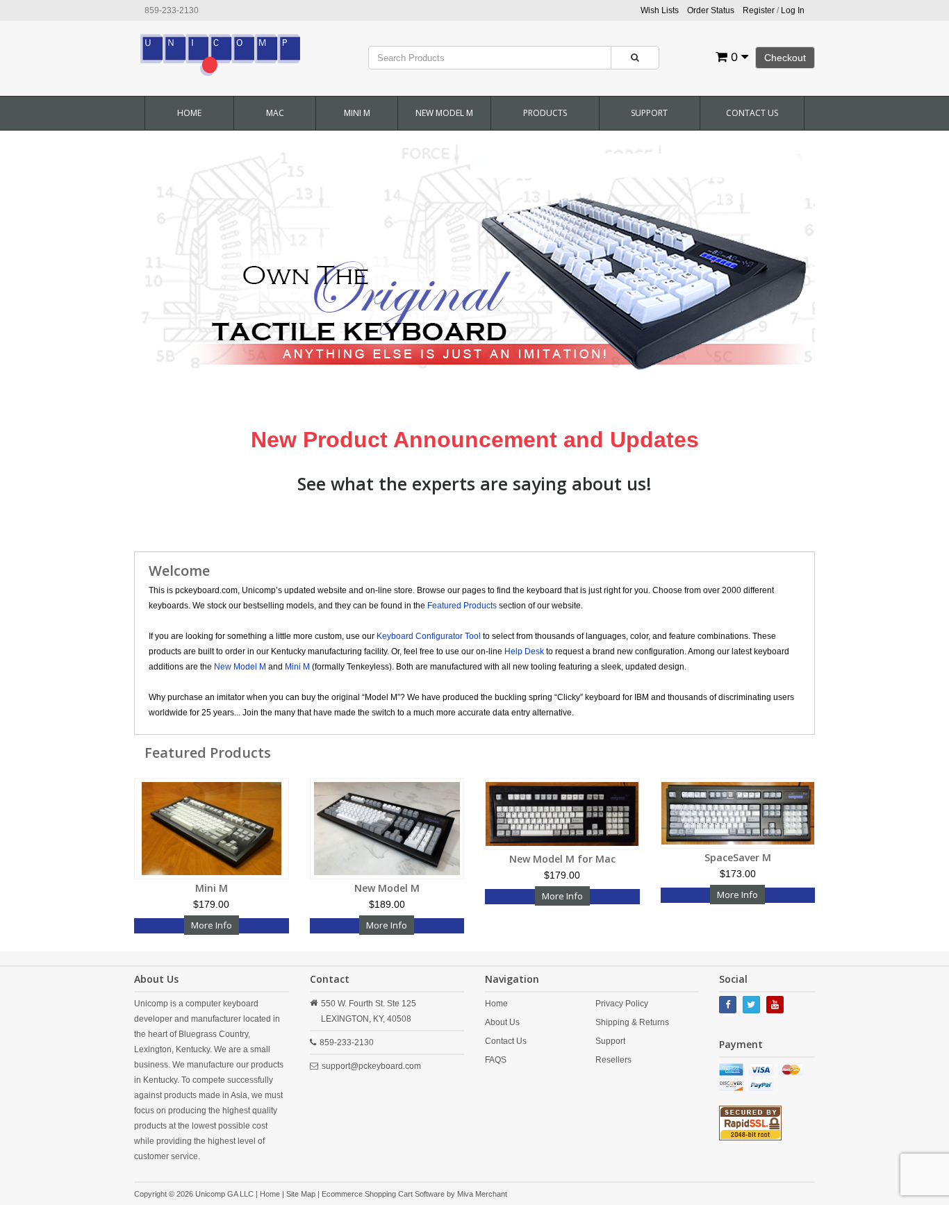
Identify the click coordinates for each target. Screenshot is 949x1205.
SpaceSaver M (737, 857)
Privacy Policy (621, 1003)
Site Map (300, 1194)
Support (649, 113)
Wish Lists (660, 10)
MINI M (357, 113)
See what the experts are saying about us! (474, 483)
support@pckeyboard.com (371, 1066)
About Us (502, 1022)
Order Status (710, 10)
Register (759, 10)
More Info (211, 925)
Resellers (613, 1060)
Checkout (785, 57)
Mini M (211, 888)
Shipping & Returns (632, 1022)
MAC (275, 113)
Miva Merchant (482, 1194)
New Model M (444, 113)
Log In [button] (792, 10)
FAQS (495, 1060)
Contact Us (752, 113)
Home (189, 113)
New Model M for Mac (562, 858)
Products (545, 113)
